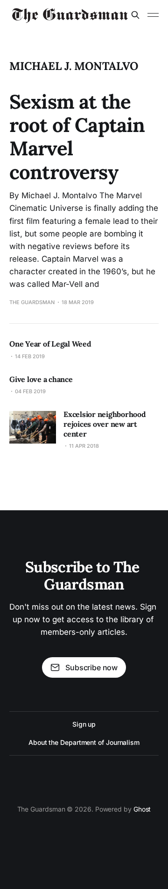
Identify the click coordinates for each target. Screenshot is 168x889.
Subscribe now (91, 667)
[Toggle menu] (153, 15)
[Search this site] (135, 15)
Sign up (84, 724)
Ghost (142, 809)
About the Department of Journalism (84, 742)
